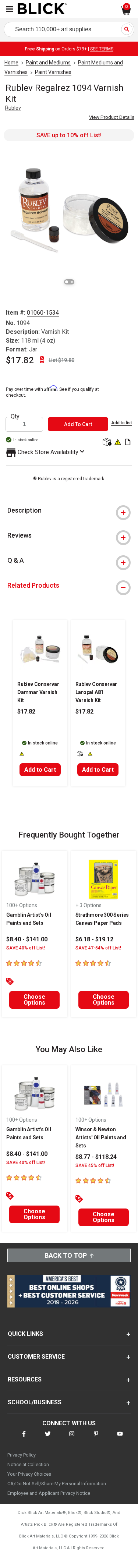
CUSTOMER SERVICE (36, 1356)
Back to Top (66, 1255)
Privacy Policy (21, 1455)
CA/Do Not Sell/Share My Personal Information (56, 1483)
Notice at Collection (28, 1464)
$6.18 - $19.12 (94, 939)
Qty (15, 417)
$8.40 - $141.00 (26, 939)
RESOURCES (25, 1379)
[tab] (69, 510)
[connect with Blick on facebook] (24, 1438)
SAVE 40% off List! (25, 948)
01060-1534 (43, 312)
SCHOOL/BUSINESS (34, 1402)
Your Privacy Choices (29, 1474)
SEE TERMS (101, 49)
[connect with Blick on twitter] (47, 1438)
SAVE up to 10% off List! (69, 135)
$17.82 (20, 360)
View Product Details (111, 117)
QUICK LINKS (25, 1333)
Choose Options (34, 999)
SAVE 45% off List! (94, 1165)
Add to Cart (40, 769)
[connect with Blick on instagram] (71, 1438)
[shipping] (107, 442)
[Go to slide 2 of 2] (71, 281)
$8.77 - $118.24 (96, 1156)
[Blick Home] (42, 9)
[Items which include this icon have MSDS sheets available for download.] (127, 442)
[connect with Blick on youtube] (120, 1438)
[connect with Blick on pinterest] (96, 1438)
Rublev (13, 108)
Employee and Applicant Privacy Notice (48, 1493)
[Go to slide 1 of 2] (66, 281)
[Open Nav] (9, 9)
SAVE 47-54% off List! (98, 948)
